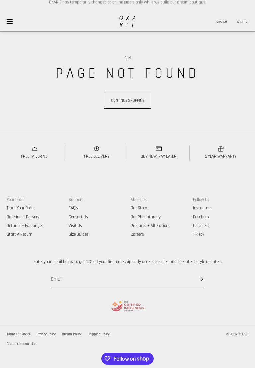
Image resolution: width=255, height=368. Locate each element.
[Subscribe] (195, 279)
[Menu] (15, 21)
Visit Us (75, 225)
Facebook (201, 217)
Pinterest (201, 225)
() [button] (242, 22)
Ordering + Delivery (23, 217)
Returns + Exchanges (25, 225)
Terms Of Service (18, 334)
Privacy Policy (46, 334)
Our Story (139, 208)
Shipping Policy (98, 334)
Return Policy (71, 334)
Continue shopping (127, 100)
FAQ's (73, 208)
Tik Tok (198, 234)
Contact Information (21, 344)
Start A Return (19, 234)
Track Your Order (21, 208)
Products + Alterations (150, 225)
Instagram (202, 208)
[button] (221, 21)
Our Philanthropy (146, 217)
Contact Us (78, 217)
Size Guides (79, 234)
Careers (137, 234)
